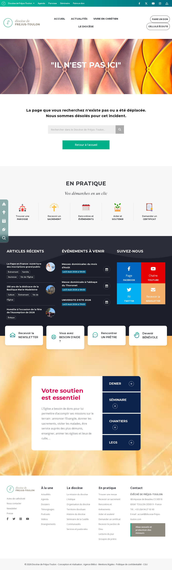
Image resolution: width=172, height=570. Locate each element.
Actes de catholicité (16, 498)
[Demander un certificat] (4, 229)
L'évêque (71, 499)
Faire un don (78, 3)
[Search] (120, 129)
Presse (10, 513)
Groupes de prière (107, 539)
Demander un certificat (109, 519)
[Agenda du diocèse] (4, 221)
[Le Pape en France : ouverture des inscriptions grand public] (50, 267)
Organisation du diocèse (78, 504)
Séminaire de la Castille (78, 519)
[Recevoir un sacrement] (4, 212)
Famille (25, 272)
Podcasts (45, 514)
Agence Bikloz (90, 564)
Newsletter (12, 508)
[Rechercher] (4, 238)
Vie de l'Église (26, 277)
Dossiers (45, 504)
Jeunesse (12, 277)
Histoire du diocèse (76, 514)
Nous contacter (14, 503)
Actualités (45, 494)
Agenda (41, 3)
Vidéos (44, 519)
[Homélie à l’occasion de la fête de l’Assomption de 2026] (50, 312)
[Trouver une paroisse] (4, 203)
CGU (145, 564)
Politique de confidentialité (129, 564)
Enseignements (48, 524)
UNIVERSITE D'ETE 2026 (76, 300)
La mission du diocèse (77, 494)
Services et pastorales (77, 529)
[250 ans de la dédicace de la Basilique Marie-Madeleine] (50, 289)
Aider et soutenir (107, 514)
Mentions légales (106, 564)
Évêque (11, 318)
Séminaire (65, 3)
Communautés (74, 524)
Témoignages (47, 509)
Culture (11, 295)
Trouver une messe (108, 494)
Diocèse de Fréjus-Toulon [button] (20, 3)
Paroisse (52, 3)
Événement (13, 272)
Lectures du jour (106, 534)
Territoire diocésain (76, 509)
